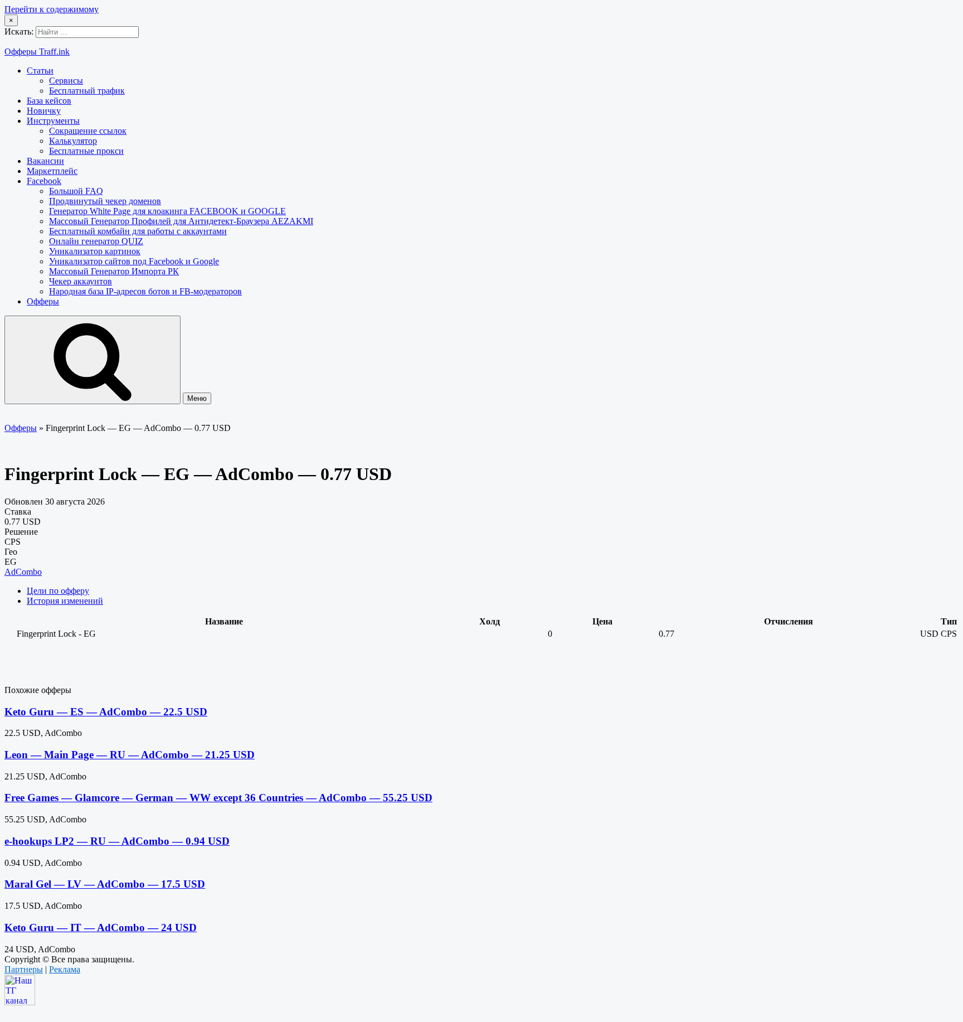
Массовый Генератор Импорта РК (114, 271)
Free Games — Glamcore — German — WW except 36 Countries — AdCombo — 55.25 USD (218, 797)
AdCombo (23, 572)
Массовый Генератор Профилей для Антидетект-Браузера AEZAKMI (181, 221)
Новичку (44, 110)
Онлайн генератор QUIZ (96, 241)
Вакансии (45, 161)
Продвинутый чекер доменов (105, 201)
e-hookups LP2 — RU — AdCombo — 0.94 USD (117, 841)
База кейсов (49, 100)
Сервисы (66, 80)
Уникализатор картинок (94, 251)
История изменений (65, 601)
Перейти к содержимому (51, 9)
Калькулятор (73, 141)
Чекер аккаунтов (80, 281)
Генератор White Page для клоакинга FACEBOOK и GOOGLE (167, 211)
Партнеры (23, 969)
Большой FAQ (76, 191)
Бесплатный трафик (87, 90)
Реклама (64, 969)
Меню (197, 398)
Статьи (40, 70)
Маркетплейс (52, 171)
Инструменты (53, 120)
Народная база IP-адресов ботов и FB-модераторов (145, 291)
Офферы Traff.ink (37, 51)
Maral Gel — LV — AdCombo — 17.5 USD (104, 884)
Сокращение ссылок (88, 130)
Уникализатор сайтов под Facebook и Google (134, 261)
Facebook (44, 181)
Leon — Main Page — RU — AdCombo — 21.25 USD (129, 755)
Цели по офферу (58, 590)
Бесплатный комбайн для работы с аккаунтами (138, 231)
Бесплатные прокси (86, 151)
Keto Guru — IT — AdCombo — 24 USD (100, 927)
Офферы (43, 301)
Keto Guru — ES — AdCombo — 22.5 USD (105, 712)
